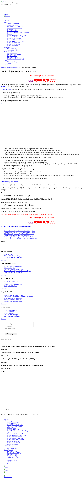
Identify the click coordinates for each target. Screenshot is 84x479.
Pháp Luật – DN (8, 51)
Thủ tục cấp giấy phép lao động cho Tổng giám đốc (17, 235)
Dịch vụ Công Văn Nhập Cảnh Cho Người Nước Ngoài (18, 296)
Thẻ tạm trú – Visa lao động (14, 28)
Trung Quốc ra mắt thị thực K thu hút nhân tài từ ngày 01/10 (19, 231)
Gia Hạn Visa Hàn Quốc (10, 286)
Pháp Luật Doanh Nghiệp (14, 54)
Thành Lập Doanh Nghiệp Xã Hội (13, 272)
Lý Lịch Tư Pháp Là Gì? (10, 310)
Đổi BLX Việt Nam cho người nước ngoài (18, 32)
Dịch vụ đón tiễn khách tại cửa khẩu (16, 35)
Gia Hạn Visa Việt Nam (10, 283)
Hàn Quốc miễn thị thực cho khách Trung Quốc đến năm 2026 (20, 238)
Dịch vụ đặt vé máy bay (13, 42)
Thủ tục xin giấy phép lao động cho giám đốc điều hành (18, 237)
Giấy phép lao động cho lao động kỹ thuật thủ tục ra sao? (19, 234)
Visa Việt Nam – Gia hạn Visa (15, 26)
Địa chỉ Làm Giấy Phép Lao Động (13, 257)
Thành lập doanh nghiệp (13, 23)
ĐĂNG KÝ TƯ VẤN (42, 248)
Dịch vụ (6, 22)
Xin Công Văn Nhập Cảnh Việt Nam (13, 295)
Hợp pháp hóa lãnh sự (13, 31)
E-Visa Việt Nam (11, 29)
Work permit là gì (8, 254)
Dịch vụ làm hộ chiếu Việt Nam (15, 41)
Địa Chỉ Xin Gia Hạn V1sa (11, 281)
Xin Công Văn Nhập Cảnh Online (13, 301)
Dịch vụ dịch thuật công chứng (15, 39)
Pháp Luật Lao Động (12, 57)
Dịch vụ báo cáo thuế (12, 45)
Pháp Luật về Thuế (12, 56)
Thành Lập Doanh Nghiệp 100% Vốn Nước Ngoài (17, 271)
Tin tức (6, 60)
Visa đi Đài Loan (11, 48)
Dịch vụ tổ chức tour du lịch (14, 38)
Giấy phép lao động (12, 25)
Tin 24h (9, 63)
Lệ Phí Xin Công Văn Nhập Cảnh (13, 298)
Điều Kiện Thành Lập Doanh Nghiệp (13, 269)
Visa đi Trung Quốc (12, 50)
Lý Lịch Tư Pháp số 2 (9, 313)
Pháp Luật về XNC (12, 53)
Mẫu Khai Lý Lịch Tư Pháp (11, 314)
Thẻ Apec (9, 34)
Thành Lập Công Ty (9, 268)
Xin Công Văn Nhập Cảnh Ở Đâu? (13, 299)
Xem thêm (3, 260)
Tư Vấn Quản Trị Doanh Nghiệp (15, 59)
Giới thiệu (6, 20)
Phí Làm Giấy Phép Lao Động (12, 255)
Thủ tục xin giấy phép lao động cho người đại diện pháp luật (19, 232)
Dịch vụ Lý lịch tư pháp (13, 44)
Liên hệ (6, 64)
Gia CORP (4, 86)
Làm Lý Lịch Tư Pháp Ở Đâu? (12, 316)
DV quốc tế (7, 47)
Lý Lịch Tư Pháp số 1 (9, 311)
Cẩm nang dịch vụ (12, 62)
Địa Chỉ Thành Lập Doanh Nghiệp (13, 266)
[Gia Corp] (4, 1)
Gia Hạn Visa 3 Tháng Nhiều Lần (13, 284)
